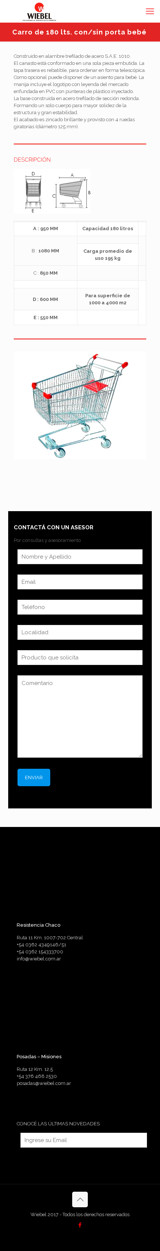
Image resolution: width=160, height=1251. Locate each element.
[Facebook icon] (80, 1225)
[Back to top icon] (80, 1199)
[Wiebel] (41, 11)
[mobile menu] (150, 11)
